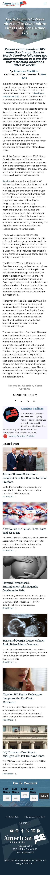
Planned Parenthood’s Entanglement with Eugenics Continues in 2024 (20, 587)
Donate (25, 823)
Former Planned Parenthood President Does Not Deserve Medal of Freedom (24, 478)
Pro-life (6, 181)
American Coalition (32, 408)
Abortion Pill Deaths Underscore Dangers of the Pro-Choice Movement (22, 698)
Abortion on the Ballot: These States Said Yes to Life (24, 531)
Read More (8, 496)
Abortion (27, 385)
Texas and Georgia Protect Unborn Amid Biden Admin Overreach (23, 642)
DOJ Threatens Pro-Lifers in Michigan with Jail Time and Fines (23, 754)
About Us (12, 816)
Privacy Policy (35, 816)
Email (24, 789)
